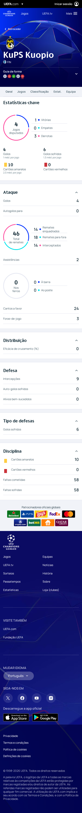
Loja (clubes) (51, 590)
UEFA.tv (8, 565)
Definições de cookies (17, 756)
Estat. (58, 91)
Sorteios (8, 573)
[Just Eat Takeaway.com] (47, 522)
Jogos (21, 91)
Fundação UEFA (13, 637)
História (48, 573)
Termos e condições (15, 742)
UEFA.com (9, 629)
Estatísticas (11, 590)
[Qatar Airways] (61, 522)
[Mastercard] (68, 514)
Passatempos (11, 581)
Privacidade (10, 736)
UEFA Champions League (9, 13)
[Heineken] (13, 514)
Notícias (48, 565)
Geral (9, 91)
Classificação (39, 91)
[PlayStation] (27, 514)
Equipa (71, 91)
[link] (24, 13)
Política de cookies (15, 749)
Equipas (48, 556)
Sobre (46, 581)
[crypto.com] (20, 522)
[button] (70, 13)
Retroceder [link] (14, 29)
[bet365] (34, 522)
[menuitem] (28, 13)
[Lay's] (41, 514)
